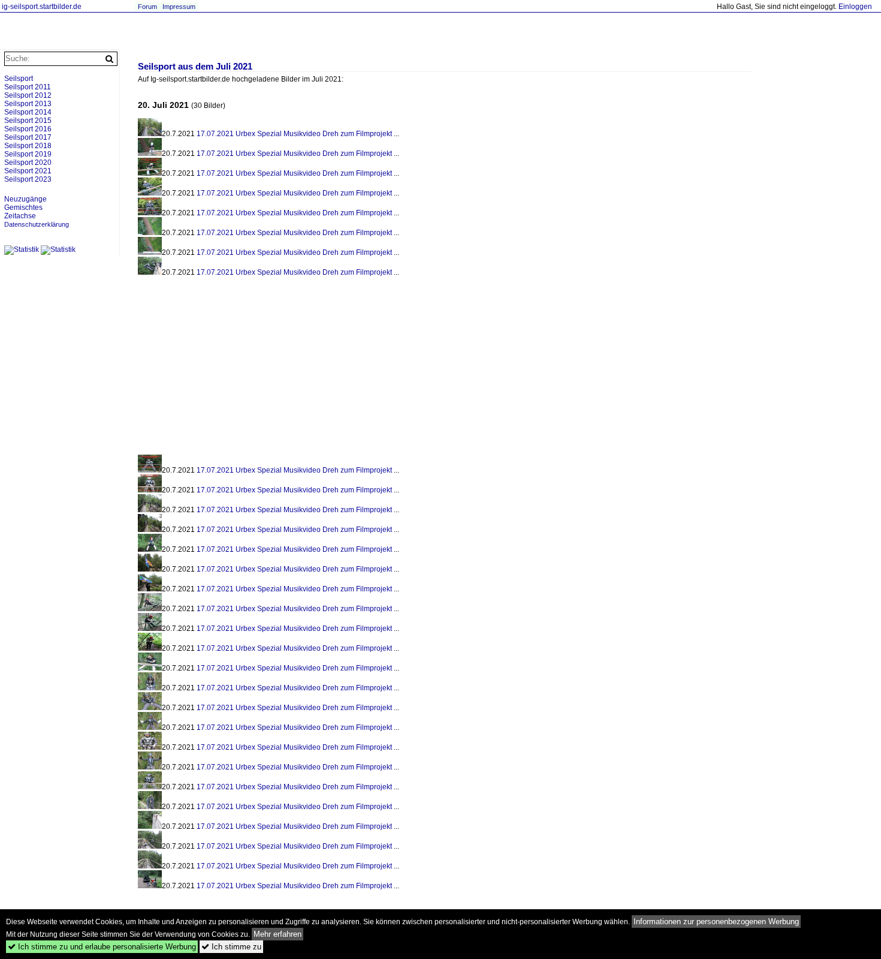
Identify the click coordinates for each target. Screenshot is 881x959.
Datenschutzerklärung (36, 224)
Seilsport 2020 (28, 162)
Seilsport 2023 (28, 179)
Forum (147, 6)
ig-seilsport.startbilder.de (42, 6)
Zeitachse (20, 216)
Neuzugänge (25, 199)
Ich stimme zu (231, 946)
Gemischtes (23, 207)
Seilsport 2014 (28, 112)
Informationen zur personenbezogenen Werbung (716, 921)
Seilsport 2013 (28, 104)
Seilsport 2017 (28, 137)
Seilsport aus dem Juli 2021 (195, 66)
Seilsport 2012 (28, 95)
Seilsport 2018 (28, 146)
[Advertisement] (238, 369)
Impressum (178, 6)
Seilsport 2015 (28, 120)
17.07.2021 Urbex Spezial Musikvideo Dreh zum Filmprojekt (294, 134)
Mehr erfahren (277, 934)
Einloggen (855, 6)
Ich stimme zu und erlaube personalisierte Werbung (102, 946)
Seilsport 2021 (28, 171)
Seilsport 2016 (28, 129)
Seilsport (18, 78)
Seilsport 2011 (27, 87)
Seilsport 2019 (28, 154)
